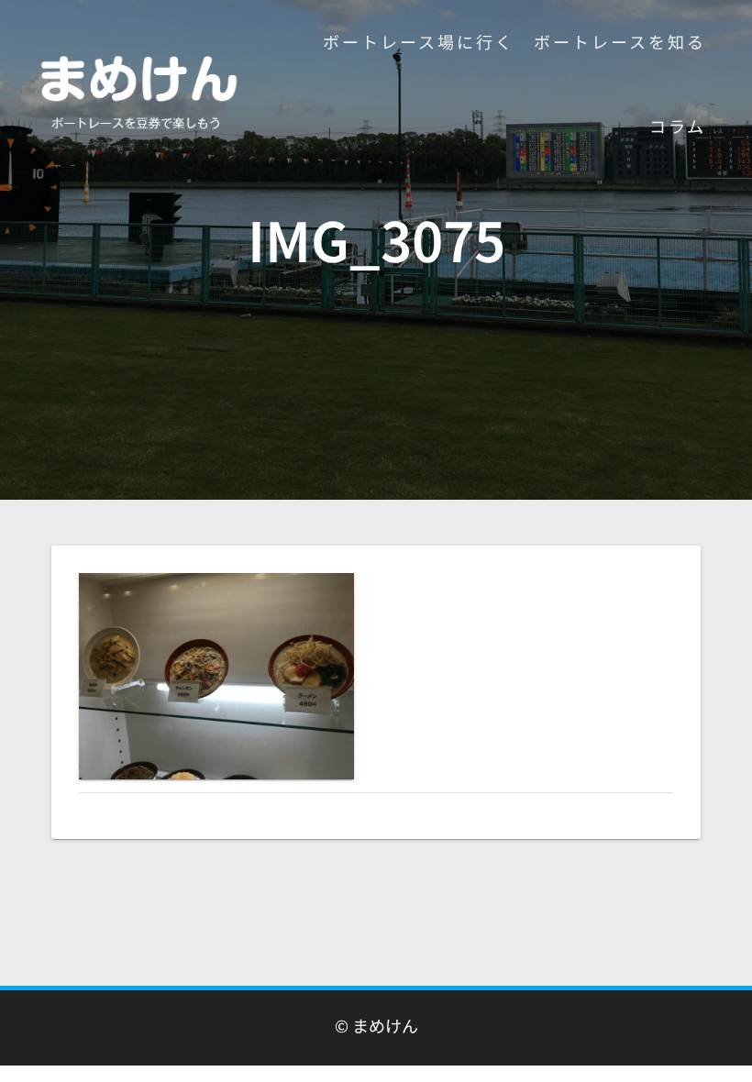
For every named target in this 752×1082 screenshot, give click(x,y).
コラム (677, 126)
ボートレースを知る (620, 41)
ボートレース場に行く (418, 41)
